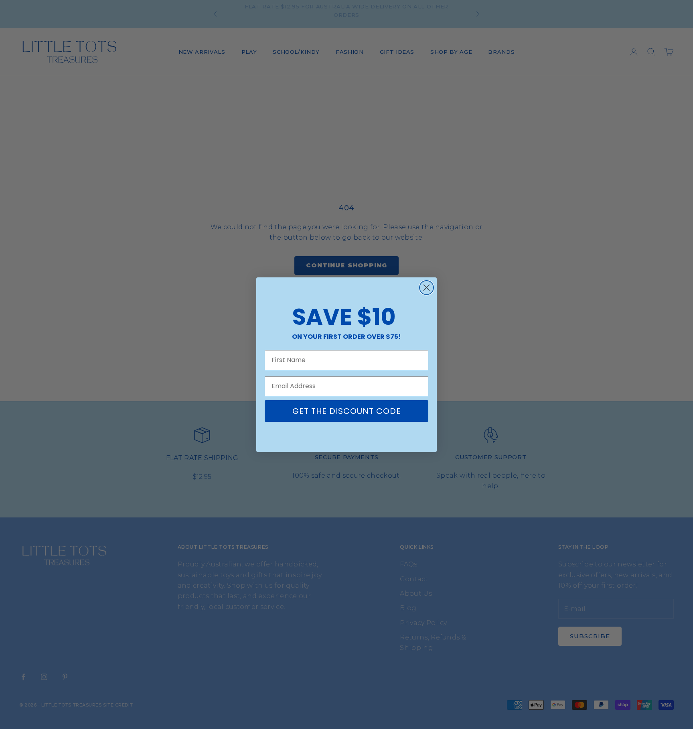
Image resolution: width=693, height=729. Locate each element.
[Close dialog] (426, 288)
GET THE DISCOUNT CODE (346, 411)
